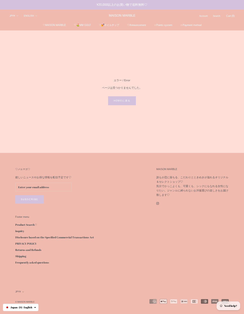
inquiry (19, 231)
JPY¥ (12, 15)
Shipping (20, 256)
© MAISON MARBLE (25, 302)
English (29, 15)
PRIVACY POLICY (26, 243)
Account (203, 16)
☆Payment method (190, 25)
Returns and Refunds (28, 250)
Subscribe (29, 199)
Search (216, 16)
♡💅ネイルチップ (109, 25)
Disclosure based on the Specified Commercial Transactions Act (54, 237)
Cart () (230, 15)
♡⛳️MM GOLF (82, 25)
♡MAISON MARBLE (54, 25)
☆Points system (163, 25)
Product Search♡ (26, 224)
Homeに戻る (122, 100)
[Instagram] (157, 203)
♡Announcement (136, 25)
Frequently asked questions (32, 262)
